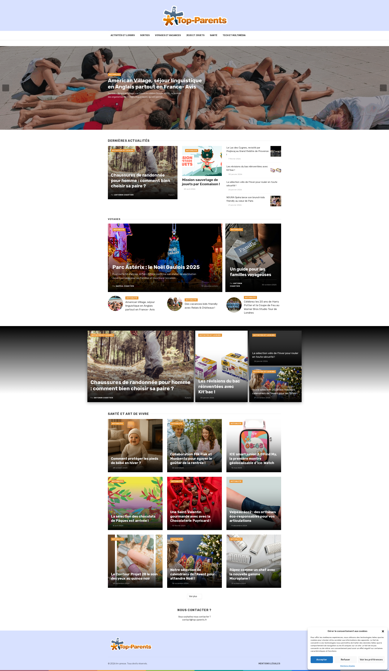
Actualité (114, 74)
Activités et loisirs (123, 35)
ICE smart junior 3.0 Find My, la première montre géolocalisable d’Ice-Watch (253, 458)
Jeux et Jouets (195, 35)
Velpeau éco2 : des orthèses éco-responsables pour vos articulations (252, 516)
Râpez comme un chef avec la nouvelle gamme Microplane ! (252, 574)
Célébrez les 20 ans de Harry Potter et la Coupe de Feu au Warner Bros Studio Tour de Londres (261, 307)
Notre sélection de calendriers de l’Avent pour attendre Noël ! (192, 574)
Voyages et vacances (168, 35)
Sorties (145, 35)
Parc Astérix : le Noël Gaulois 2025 (156, 267)
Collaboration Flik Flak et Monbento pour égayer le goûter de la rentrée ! (191, 458)
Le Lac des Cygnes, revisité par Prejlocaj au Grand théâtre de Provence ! (247, 151)
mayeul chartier (125, 286)
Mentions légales (347, 666)
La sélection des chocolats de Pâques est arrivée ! (133, 519)
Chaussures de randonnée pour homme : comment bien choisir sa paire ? (140, 180)
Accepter (321, 659)
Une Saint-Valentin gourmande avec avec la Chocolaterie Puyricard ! (190, 516)
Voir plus (193, 596)
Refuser (345, 659)
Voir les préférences (371, 659)
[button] (382, 631)
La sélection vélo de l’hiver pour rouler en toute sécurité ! (251, 184)
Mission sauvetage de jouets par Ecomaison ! (201, 182)
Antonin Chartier (124, 195)
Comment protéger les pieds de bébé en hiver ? (134, 461)
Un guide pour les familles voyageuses (250, 272)
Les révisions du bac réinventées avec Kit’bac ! (247, 168)
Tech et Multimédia (234, 35)
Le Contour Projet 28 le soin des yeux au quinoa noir (134, 576)
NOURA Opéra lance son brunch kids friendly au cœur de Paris (245, 199)
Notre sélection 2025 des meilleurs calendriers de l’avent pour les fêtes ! (274, 391)
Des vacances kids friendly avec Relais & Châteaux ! (201, 305)
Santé (213, 35)
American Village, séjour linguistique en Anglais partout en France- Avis (155, 83)
